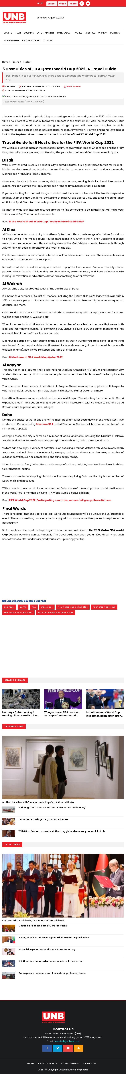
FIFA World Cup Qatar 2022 (73, 607)
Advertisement (70, 1063)
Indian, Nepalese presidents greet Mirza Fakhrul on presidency (53, 937)
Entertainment (45, 32)
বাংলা (40, 3)
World (78, 32)
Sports (8, 32)
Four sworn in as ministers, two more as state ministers (33, 920)
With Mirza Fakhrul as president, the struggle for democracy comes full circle (61, 831)
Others (48, 40)
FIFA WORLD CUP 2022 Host (18, 612)
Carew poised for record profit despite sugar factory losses (52, 973)
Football (9, 607)
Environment (11, 40)
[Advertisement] (63, 569)
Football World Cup (104, 607)
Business (29, 32)
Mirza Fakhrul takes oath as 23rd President (42, 925)
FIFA (34, 607)
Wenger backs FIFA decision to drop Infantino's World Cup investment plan (61, 715)
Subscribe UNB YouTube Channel (25, 601)
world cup (47, 607)
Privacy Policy (47, 1063)
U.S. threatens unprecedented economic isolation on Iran (50, 961)
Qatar (23, 607)
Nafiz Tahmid (74, 86)
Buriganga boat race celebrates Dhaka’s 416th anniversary (51, 807)
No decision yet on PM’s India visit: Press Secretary (46, 949)
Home (5, 61)
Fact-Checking (31, 40)
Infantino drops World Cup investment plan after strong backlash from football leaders (104, 717)
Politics (115, 32)
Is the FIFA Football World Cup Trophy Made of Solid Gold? (46, 221)
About (30, 1063)
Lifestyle (90, 32)
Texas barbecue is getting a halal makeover (43, 819)
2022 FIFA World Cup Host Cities (55, 612)
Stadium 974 (44, 424)
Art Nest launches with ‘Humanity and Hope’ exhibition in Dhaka (38, 802)
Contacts (90, 1063)
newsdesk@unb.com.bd (63, 1041)
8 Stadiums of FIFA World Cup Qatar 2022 (36, 357)
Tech (18, 32)
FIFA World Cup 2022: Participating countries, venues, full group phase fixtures (60, 500)
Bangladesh (64, 32)
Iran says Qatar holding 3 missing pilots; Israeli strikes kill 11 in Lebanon (20, 715)
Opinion (102, 32)
